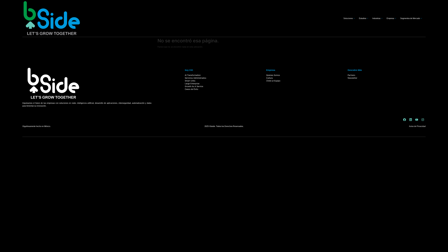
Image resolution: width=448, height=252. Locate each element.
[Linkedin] (410, 120)
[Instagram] (423, 120)
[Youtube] (417, 120)
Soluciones (348, 18)
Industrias (376, 18)
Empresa (390, 18)
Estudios (362, 18)
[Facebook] (404, 120)
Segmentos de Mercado (410, 18)
